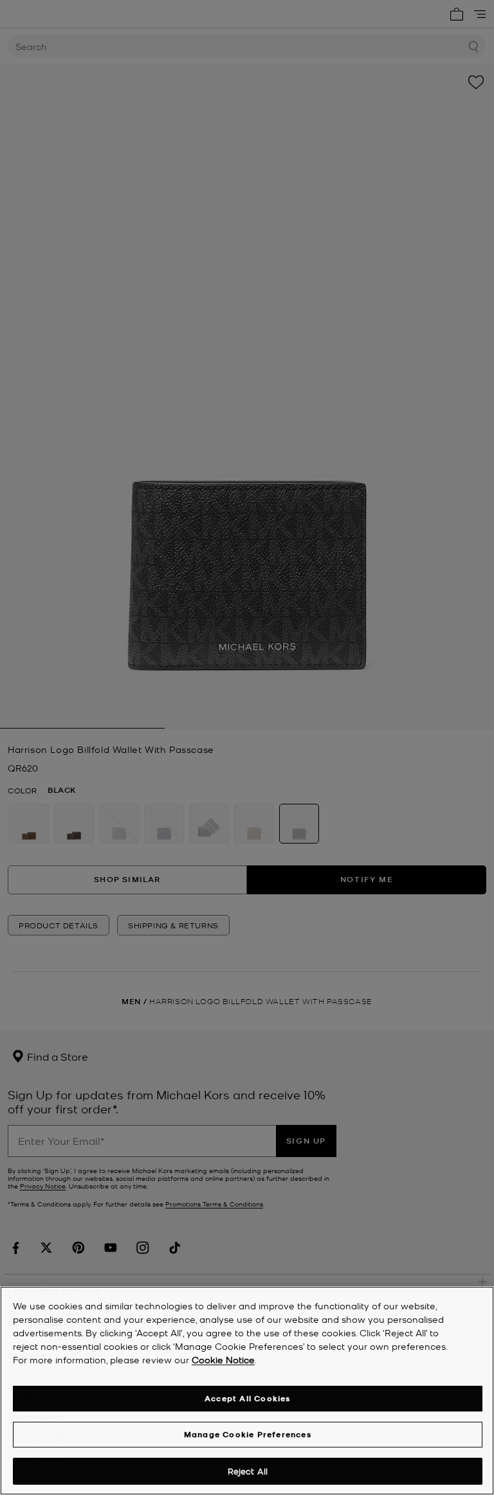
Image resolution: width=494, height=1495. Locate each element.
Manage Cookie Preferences (247, 1434)
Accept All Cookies (248, 1398)
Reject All (248, 1470)
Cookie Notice (223, 1359)
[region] (247, 1390)
